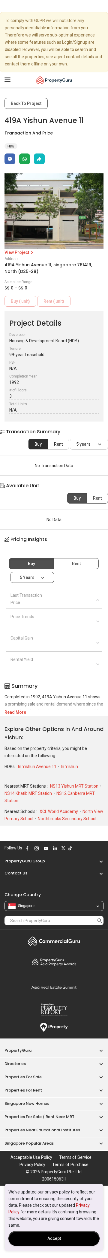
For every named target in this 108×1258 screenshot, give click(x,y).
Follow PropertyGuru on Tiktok (70, 848)
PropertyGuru (18, 1050)
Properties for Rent (23, 1090)
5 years (84, 444)
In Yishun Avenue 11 (37, 766)
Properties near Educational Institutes (42, 1130)
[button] (54, 544)
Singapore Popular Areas (29, 1143)
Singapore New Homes (26, 1103)
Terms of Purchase (70, 1164)
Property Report (54, 1010)
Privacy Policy (32, 1164)
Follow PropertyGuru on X (63, 848)
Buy (38, 444)
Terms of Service (75, 1157)
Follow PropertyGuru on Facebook (27, 848)
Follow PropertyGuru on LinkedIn (55, 848)
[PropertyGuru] (54, 79)
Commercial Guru (54, 941)
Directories (15, 1064)
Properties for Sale (23, 1077)
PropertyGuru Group (24, 861)
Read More (15, 712)
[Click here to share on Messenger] (9, 158)
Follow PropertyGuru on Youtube (46, 848)
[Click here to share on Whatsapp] (24, 158)
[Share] (39, 158)
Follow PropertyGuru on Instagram (36, 848)
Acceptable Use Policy (31, 1157)
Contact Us (15, 873)
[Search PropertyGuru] (100, 920)
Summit (54, 987)
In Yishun (69, 766)
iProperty (54, 1027)
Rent (58, 444)
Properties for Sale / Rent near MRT (39, 1117)
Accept (54, 1238)
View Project (17, 252)
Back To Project (26, 103)
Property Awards (54, 962)
